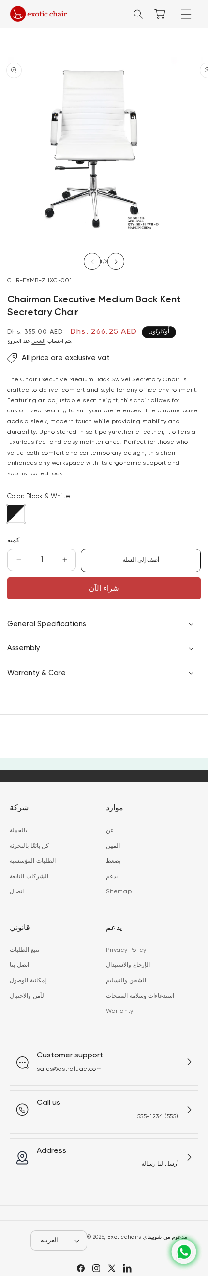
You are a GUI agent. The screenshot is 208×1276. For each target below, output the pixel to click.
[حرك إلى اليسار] (92, 261)
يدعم (112, 877)
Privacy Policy (126, 950)
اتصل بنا (19, 965)
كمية (13, 540)
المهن (113, 846)
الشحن (38, 341)
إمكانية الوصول (28, 981)
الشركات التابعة (29, 877)
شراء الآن (104, 588)
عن (110, 831)
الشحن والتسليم (126, 981)
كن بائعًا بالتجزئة (29, 846)
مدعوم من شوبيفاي (165, 1237)
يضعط (113, 861)
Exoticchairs (124, 1237)
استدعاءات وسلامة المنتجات (140, 996)
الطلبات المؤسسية (33, 861)
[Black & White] (16, 514)
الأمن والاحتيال (27, 996)
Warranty (120, 1011)
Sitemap (119, 892)
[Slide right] (115, 261)
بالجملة (18, 831)
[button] (186, 14)
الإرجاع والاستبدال (128, 965)
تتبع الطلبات (24, 950)
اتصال (17, 892)
